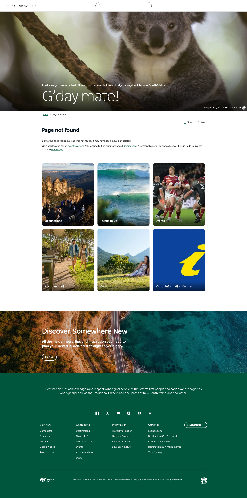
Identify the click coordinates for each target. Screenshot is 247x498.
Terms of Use (47, 452)
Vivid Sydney (155, 452)
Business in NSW (121, 442)
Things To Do (83, 436)
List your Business (122, 436)
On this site (83, 425)
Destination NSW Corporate (163, 436)
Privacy (44, 442)
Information (119, 425)
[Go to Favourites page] (239, 5)
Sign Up (49, 357)
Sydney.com (155, 431)
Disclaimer (45, 436)
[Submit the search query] (99, 5)
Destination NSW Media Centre (164, 447)
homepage (57, 150)
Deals (79, 458)
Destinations (83, 431)
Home (45, 115)
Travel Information (122, 431)
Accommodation (85, 452)
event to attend (76, 146)
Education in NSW (121, 447)
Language (195, 425)
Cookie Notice (47, 447)
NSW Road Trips (84, 442)
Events (79, 447)
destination (130, 146)
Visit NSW (45, 425)
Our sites (153, 425)
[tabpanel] (123, 55)
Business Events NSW (159, 442)
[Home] (21, 5)
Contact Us (46, 431)
